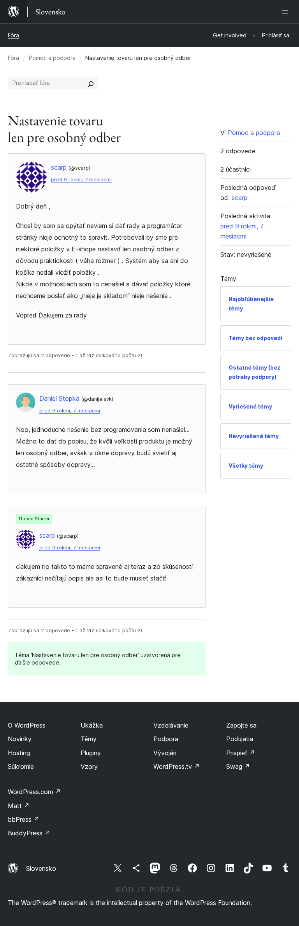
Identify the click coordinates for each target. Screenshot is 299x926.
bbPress (23, 819)
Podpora (165, 739)
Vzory (89, 766)
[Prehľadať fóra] (90, 83)
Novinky (20, 739)
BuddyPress (29, 833)
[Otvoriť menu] (286, 11)
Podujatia (239, 739)
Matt (19, 806)
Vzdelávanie (170, 725)
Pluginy (91, 753)
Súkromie (21, 766)
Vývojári (164, 753)
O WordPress (27, 725)
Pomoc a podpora (52, 57)
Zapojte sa (241, 725)
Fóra (13, 35)
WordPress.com (34, 792)
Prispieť (240, 753)
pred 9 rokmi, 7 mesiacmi (81, 179)
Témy (89, 739)
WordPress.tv (176, 766)
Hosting (19, 753)
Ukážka (92, 725)
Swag (238, 766)
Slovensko (41, 868)
